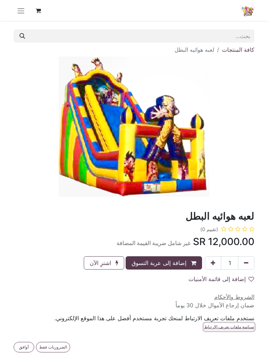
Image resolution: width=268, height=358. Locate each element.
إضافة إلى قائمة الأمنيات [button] (217, 278)
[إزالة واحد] (246, 263)
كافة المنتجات (238, 49)
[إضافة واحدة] (213, 263)
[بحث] (22, 36)
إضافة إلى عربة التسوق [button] (160, 262)
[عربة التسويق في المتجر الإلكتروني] (38, 10)
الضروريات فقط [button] (53, 347)
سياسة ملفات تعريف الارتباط (229, 326)
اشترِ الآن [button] (101, 262)
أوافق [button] (24, 347)
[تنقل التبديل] (21, 10)
